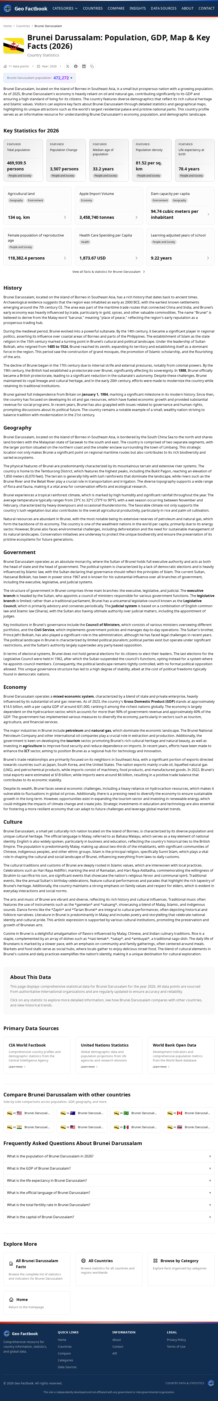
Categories (65, 1360)
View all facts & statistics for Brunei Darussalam (106, 272)
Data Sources (163, 8)
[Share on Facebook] (76, 66)
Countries (93, 8)
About (188, 8)
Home (62, 1340)
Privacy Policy (176, 1340)
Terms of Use (176, 1346)
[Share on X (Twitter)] (68, 66)
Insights (138, 8)
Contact (207, 8)
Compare (116, 8)
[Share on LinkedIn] (84, 66)
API (114, 1353)
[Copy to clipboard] (92, 66)
